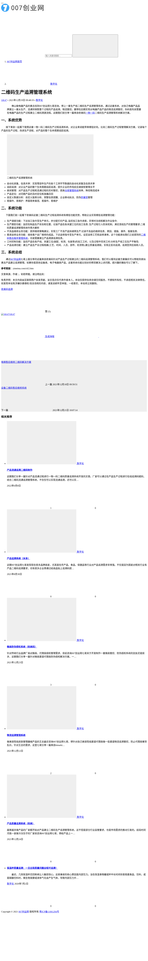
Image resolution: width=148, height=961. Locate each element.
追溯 (10, 289)
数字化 (39, 100)
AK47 (4, 100)
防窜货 (84, 197)
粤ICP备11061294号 (49, 911)
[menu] (2, 3)
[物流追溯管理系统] (42, 728)
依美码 (4, 289)
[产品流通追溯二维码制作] (42, 463)
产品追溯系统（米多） (18, 558)
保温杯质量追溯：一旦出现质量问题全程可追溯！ (32, 868)
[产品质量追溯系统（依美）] (42, 817)
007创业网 (15, 259)
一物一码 (90, 113)
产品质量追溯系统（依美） (21, 823)
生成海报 (49, 336)
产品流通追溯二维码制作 (19, 470)
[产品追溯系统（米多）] (42, 552)
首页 (14, 61)
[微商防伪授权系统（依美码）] (42, 640)
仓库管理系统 (72, 190)
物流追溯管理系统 (16, 735)
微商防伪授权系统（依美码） (22, 647)
